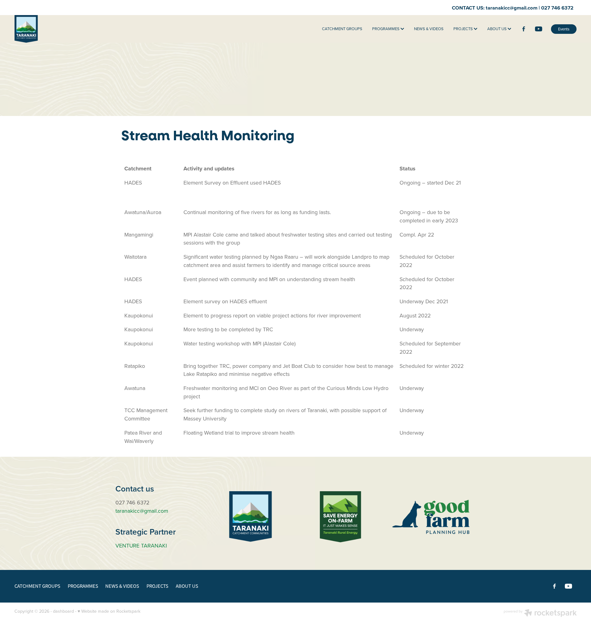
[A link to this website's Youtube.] (539, 29)
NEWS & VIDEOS (429, 28)
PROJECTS (463, 28)
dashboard (63, 611)
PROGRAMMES (386, 28)
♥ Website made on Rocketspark (109, 611)
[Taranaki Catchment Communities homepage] (70, 29)
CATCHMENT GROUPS (342, 28)
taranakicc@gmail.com (511, 7)
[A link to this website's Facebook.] (523, 29)
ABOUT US (497, 28)
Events (563, 29)
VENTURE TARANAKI (141, 545)
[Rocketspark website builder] (540, 614)
